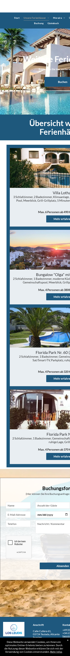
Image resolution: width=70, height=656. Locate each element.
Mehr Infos (56, 651)
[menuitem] (17, 17)
